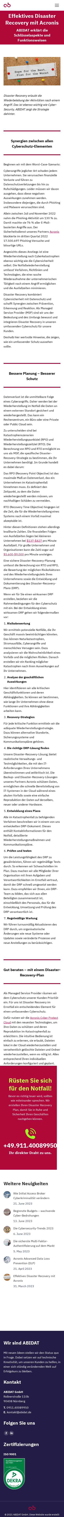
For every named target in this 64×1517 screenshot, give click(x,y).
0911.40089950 (18, 1407)
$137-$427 (34, 540)
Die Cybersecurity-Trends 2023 (33, 1228)
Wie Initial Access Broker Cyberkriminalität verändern (31, 1196)
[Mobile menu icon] (56, 5)
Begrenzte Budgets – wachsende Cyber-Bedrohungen (34, 1213)
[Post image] (7, 1194)
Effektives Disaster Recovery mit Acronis (34, 1278)
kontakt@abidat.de (19, 1412)
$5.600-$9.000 (14, 554)
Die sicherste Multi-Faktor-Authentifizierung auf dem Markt (34, 1243)
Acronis (54, 231)
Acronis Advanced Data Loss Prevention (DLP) (31, 1261)
